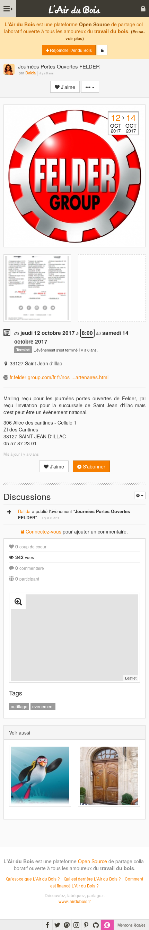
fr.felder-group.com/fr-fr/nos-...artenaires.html (59, 377)
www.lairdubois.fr (75, 901)
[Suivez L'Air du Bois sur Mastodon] (66, 925)
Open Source (94, 24)
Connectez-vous (42, 531)
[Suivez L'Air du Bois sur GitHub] (95, 925)
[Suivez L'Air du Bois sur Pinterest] (86, 925)
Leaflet (131, 678)
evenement (43, 706)
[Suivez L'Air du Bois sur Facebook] (47, 925)
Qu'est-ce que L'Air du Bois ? (33, 879)
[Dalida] (9, 70)
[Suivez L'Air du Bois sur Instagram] (76, 925)
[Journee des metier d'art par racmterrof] (109, 776)
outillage (19, 706)
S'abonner (93, 466)
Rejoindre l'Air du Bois (70, 50)
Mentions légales (131, 925)
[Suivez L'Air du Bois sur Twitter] (57, 925)
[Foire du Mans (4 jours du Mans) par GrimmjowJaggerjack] (40, 776)
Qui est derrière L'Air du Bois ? (92, 879)
